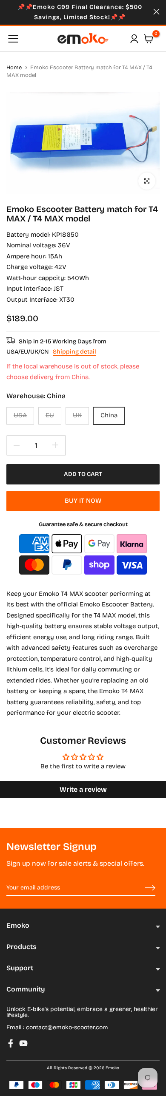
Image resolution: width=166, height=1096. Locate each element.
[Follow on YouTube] (23, 1043)
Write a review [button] (83, 789)
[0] (148, 38)
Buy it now (83, 500)
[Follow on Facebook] (10, 1043)
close (156, 11)
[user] (134, 38)
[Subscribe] (140, 888)
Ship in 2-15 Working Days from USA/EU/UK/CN (56, 346)
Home (14, 67)
